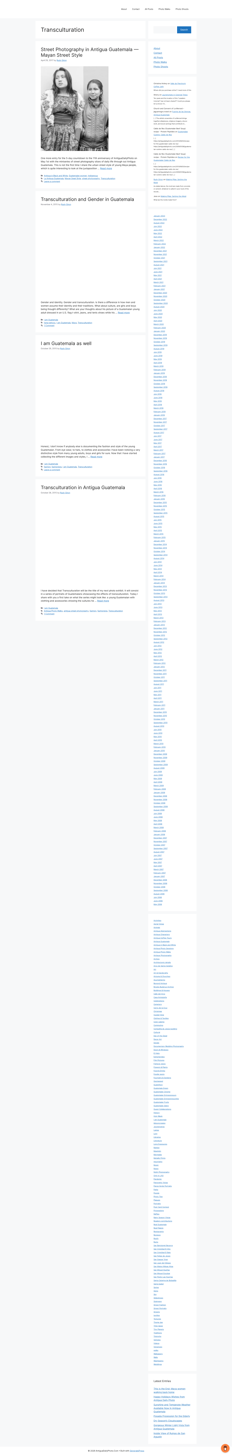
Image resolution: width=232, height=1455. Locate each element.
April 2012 (158, 656)
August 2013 (159, 600)
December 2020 (160, 293)
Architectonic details (162, 962)
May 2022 (158, 233)
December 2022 (160, 219)
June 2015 (158, 523)
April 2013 (158, 614)
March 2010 (158, 743)
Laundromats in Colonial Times (175, 95)
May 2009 (158, 778)
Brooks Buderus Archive (164, 987)
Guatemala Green (161, 1088)
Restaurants (159, 1231)
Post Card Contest (161, 1207)
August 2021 (159, 265)
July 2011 (157, 688)
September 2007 (161, 848)
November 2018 (160, 380)
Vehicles (157, 1340)
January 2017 (159, 457)
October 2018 (159, 384)
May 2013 (158, 611)
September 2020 (161, 303)
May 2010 (158, 736)
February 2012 (160, 663)
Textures (157, 1319)
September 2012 (160, 639)
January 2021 (159, 289)
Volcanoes (158, 1347)
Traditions (158, 1333)
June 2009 (158, 775)
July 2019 (158, 352)
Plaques (157, 1200)
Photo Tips (158, 1196)
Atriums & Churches (162, 976)
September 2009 (161, 764)
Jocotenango (159, 1127)
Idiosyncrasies (159, 1123)
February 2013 (160, 621)
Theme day (158, 1322)
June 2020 (158, 314)
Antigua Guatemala (161, 941)
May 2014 (158, 569)
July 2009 (158, 771)
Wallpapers (158, 1354)
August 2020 (159, 307)
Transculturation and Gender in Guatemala (87, 199)
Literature (158, 1141)
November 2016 (160, 464)
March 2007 (159, 869)
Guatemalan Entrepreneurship (166, 1099)
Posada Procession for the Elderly (172, 1416)
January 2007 (159, 876)
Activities (157, 920)
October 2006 (159, 887)
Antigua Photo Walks (53, 611)
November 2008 (160, 799)
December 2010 (160, 712)
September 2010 (160, 723)
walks (156, 1350)
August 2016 (159, 474)
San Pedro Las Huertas (163, 1277)
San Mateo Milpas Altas (163, 1266)
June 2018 (158, 398)
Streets (157, 1312)
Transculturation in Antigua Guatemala (83, 487)
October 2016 (159, 467)
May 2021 (158, 275)
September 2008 (161, 806)
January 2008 (159, 834)
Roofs (156, 1238)
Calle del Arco (159, 994)
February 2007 (160, 873)
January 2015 (159, 541)
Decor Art (158, 1039)
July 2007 (158, 855)
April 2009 (158, 782)
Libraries (157, 1137)
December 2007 (160, 838)
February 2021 (160, 286)
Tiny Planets (159, 1329)
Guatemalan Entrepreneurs (165, 1095)
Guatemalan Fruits (161, 1102)
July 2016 (158, 478)
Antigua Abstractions (162, 931)
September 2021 (160, 261)
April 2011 (158, 698)
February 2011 (159, 705)
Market (157, 1148)
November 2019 (160, 338)
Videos (156, 1343)
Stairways (158, 1301)
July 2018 (158, 394)
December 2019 (160, 335)
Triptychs (157, 1336)
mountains (158, 1162)
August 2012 (159, 642)
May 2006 (158, 904)
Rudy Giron (158, 179)
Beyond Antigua (160, 983)
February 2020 (160, 328)
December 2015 (160, 502)
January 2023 (159, 216)
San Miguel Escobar (162, 1273)
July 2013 (158, 604)
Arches (157, 959)
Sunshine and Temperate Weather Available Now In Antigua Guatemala (172, 1408)
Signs (156, 1291)
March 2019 (158, 366)
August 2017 (159, 432)
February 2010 (160, 747)
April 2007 (158, 866)
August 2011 (159, 684)
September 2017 (160, 429)
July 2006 (158, 897)
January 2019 (159, 373)
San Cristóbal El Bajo (162, 1252)
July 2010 (158, 730)
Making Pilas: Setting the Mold (173, 196)
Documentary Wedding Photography (169, 1046)
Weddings (158, 1364)
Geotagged (158, 1081)
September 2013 (160, 597)
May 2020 (158, 317)
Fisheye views (160, 1064)
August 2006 (159, 894)
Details (156, 1043)
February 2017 (159, 453)
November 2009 (160, 757)
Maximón (157, 1151)
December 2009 (160, 754)
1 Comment (49, 325)
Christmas (158, 1011)
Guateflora (158, 1085)
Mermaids (158, 1155)
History (157, 1113)
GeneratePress (137, 1450)
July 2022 (158, 226)
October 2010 (159, 719)
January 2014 (159, 583)
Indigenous (93, 175)
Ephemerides (159, 1057)
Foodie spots (159, 1074)
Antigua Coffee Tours (163, 938)
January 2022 (159, 247)
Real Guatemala (160, 1224)
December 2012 (160, 628)
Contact (135, 9)
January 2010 (159, 750)
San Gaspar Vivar (161, 1259)
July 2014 (158, 562)
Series (156, 1287)
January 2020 (159, 331)
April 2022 (158, 237)
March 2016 (158, 492)
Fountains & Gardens (162, 1078)
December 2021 (160, 251)
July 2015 (158, 520)
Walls (156, 1357)
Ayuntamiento (159, 980)
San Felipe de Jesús (162, 1256)
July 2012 (158, 646)
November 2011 (160, 674)
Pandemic (158, 1179)
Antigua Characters (162, 934)
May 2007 (158, 862)
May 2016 (158, 485)
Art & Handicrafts (161, 973)
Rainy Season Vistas (162, 1217)
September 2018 (160, 387)
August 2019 (159, 349)
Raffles (156, 1214)
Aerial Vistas (159, 924)
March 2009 (159, 785)
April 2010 (158, 740)
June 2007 (158, 859)
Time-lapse (158, 1326)
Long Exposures (160, 1144)
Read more (106, 168)
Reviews (157, 1235)
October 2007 (159, 845)
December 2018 (160, 377)
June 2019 (158, 356)
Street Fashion (160, 1305)
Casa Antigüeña (160, 997)
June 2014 (158, 565)
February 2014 (160, 579)
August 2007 (159, 852)
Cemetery (158, 1004)
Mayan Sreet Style (73, 178)
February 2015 (160, 537)
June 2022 (158, 230)
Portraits (157, 1203)
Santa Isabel (159, 1284)
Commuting (158, 1025)
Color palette (159, 1022)
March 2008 (159, 827)
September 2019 (160, 345)
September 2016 (160, 471)
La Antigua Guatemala (54, 178)
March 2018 (158, 408)
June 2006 (158, 901)
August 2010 (159, 726)
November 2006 (160, 883)
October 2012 (159, 635)
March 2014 (158, 576)
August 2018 (159, 391)
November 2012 (160, 632)
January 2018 (159, 415)
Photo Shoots (182, 9)
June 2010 (158, 733)
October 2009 (159, 761)
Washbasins (158, 1361)
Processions (159, 1210)
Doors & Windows (161, 1050)
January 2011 (159, 709)
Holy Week (158, 1116)
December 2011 (160, 670)
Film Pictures (159, 1060)
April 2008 (158, 824)
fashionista (57, 467)
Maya (74, 323)
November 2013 (160, 590)
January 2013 (159, 625)
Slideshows (158, 1298)
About (124, 9)
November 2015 (160, 506)
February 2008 (160, 831)
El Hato (157, 1053)
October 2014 (159, 551)
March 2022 (159, 240)
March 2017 (158, 450)
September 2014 (160, 555)
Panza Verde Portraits (163, 1186)
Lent (155, 1134)
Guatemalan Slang (161, 1106)
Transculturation (108, 178)
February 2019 (160, 370)
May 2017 (158, 443)
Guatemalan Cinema (162, 1092)
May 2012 (158, 653)
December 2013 (160, 586)
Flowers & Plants (161, 1067)
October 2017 (159, 425)
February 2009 (160, 789)
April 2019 (158, 363)
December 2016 (160, 460)
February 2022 (160, 244)
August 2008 (159, 810)
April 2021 (158, 279)
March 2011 (158, 702)
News (156, 1168)
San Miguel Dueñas (162, 1270)
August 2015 (159, 516)
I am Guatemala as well (66, 343)
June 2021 (158, 272)
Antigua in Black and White (56, 175)
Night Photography (161, 1172)
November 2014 (160, 548)
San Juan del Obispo (162, 1263)
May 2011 (157, 695)
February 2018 (160, 411)
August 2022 (159, 223)
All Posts (149, 9)
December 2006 (160, 880)
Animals (157, 927)
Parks (156, 1189)
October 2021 (159, 258)
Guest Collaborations (162, 1109)
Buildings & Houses (162, 990)
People (156, 1193)
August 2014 (159, 558)
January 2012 (159, 667)
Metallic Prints (159, 1158)
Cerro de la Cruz (160, 1008)
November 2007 (160, 841)
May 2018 (158, 401)
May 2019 (158, 359)
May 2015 (158, 527)
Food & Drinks (159, 1071)
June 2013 (158, 607)
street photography (91, 178)
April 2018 (158, 405)
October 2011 (159, 677)
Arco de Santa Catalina (163, 966)
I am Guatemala (51, 320)
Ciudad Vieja (159, 1015)
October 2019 (159, 342)
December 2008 (160, 796)
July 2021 (158, 268)
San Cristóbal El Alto (162, 1249)
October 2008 (159, 803)
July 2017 (157, 436)
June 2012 (158, 649)
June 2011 (158, 691)
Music (156, 1165)
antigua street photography (76, 611)
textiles (157, 1315)
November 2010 (160, 716)
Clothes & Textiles (161, 1018)
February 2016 (160, 495)
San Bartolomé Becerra (163, 1245)
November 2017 (160, 422)
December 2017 (160, 418)
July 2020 (158, 310)
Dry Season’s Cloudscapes (168, 1420)
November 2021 (160, 254)
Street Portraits (160, 1308)
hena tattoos (49, 323)
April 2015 (158, 530)
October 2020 (159, 300)
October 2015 (159, 509)
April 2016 (158, 488)
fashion (47, 467)
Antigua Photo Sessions (164, 948)
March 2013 (158, 618)
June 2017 (158, 439)
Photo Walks (164, 9)
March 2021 (158, 282)
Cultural (157, 1032)
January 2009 (159, 792)
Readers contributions (163, 1221)
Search (184, 29)
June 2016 (158, 481)
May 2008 (158, 820)
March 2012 (158, 660)
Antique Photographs (162, 955)
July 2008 (158, 813)
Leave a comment (52, 181)
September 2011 (160, 681)
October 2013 (159, 593)
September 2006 (161, 890)
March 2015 (158, 534)
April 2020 (158, 321)
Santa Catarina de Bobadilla (165, 1280)
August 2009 (159, 768)
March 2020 (159, 324)
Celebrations (159, 1001)
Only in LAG (159, 1175)
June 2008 (158, 817)
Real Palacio (158, 1228)
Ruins (156, 1242)
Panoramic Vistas (161, 1182)
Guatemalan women (78, 175)
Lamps (156, 1130)
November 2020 (160, 296)
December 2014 (160, 544)
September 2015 (160, 513)
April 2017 (158, 446)
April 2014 (158, 572)
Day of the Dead (160, 1036)
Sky (155, 1294)
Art (155, 969)
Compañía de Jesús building (165, 1029)
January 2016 (159, 499)
